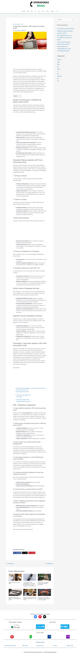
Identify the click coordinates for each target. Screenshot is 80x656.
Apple (58, 62)
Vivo (43, 11)
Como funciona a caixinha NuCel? (65, 28)
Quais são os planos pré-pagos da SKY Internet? (43, 583)
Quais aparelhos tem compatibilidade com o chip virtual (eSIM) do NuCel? (64, 48)
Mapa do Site (70, 645)
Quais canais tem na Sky (22, 391)
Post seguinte (49, 563)
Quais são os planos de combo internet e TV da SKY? (29, 598)
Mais (52, 11)
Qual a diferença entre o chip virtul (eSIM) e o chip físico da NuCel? (64, 37)
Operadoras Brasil (16, 24)
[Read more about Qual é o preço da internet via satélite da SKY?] (15, 592)
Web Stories (25, 645)
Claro (47, 11)
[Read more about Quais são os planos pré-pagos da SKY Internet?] (44, 577)
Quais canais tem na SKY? (14, 583)
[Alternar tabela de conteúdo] (19, 96)
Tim (39, 11)
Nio (28, 11)
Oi (35, 11)
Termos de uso (40, 645)
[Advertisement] (30, 60)
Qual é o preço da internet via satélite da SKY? (15, 598)
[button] (57, 11)
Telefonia (59, 76)
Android (59, 59)
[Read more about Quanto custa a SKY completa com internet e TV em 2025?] (44, 592)
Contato (55, 645)
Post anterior (10, 563)
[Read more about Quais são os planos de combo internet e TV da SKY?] (29, 592)
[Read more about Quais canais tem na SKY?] (15, 577)
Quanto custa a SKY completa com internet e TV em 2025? (44, 598)
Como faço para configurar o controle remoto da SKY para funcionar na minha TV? (29, 584)
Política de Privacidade (10, 645)
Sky (32, 11)
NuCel (23, 11)
